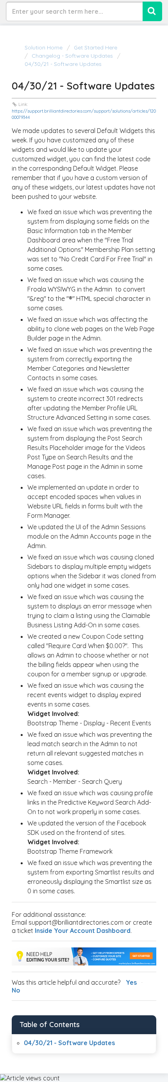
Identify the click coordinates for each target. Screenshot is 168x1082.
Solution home (44, 47)
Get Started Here (95, 47)
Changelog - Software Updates (72, 55)
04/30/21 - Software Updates (69, 1043)
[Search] (152, 11)
